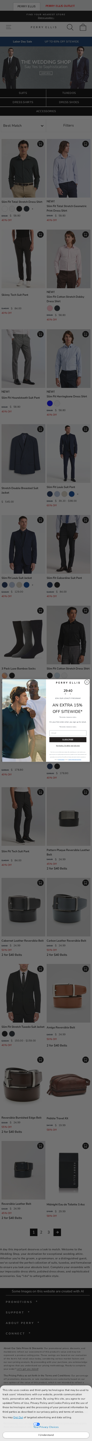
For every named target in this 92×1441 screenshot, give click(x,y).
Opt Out (18, 1417)
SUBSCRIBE (67, 739)
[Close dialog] (87, 682)
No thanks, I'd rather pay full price (68, 746)
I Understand (46, 1435)
